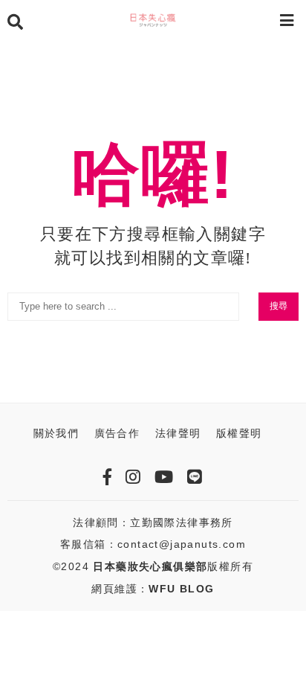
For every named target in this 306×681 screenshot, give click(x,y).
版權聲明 (239, 433)
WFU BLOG (181, 589)
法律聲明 (178, 433)
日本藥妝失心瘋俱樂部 (150, 566)
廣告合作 (117, 433)
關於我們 (56, 433)
